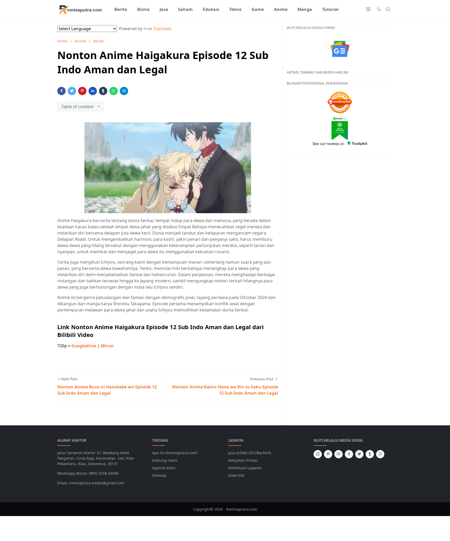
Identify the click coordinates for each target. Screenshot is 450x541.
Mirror (107, 346)
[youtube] (338, 454)
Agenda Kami (164, 467)
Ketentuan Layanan (245, 467)
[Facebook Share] (61, 91)
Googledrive (83, 346)
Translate (162, 28)
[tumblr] (370, 454)
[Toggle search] (388, 9)
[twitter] (359, 454)
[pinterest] (328, 454)
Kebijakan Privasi (243, 460)
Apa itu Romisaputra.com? (175, 452)
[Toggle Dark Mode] (379, 9)
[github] (380, 454)
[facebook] (349, 454)
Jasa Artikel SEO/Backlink (249, 452)
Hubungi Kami (164, 460)
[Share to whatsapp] (113, 91)
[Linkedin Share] (93, 91)
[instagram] (368, 9)
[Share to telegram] (124, 91)
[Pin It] (82, 91)
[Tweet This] (72, 91)
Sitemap (159, 475)
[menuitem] (120, 9)
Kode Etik (236, 475)
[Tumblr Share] (103, 91)
